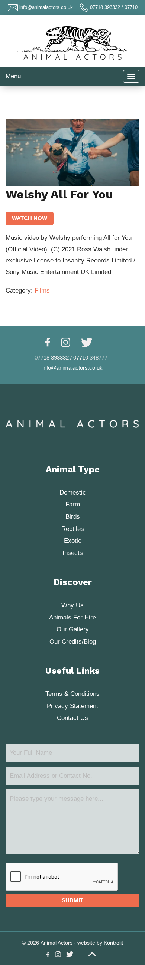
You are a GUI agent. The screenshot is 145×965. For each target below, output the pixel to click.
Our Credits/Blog (72, 641)
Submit (72, 900)
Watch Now (29, 218)
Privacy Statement (72, 706)
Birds (72, 516)
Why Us (72, 605)
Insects (72, 552)
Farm (72, 504)
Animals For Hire (72, 617)
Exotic (72, 540)
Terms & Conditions (72, 693)
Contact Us (72, 717)
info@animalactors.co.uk (46, 7)
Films (42, 290)
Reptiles (72, 528)
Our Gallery (73, 629)
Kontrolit (113, 943)
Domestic (72, 492)
